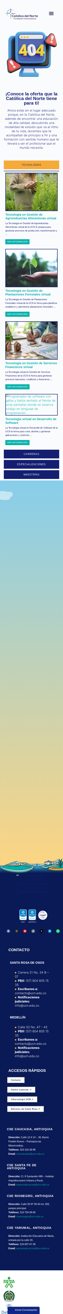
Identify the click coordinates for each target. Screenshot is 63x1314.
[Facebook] (8, 931)
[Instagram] (17, 931)
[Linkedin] (50, 931)
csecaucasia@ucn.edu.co (30, 1154)
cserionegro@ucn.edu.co (29, 1216)
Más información (17, 241)
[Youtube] (25, 931)
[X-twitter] (41, 931)
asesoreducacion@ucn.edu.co (32, 1184)
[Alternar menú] (51, 13)
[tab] (31, 165)
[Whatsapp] (58, 931)
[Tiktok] (33, 931)
